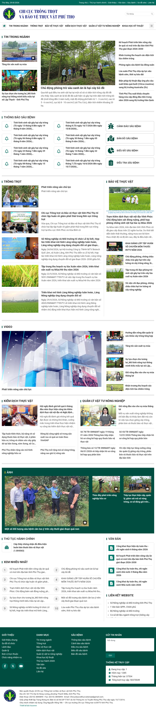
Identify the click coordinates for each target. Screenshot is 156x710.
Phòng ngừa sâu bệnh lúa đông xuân (136, 65)
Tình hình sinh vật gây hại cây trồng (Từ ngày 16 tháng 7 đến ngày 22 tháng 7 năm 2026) (83, 151)
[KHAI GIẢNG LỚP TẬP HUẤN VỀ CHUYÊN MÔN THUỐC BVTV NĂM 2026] (114, 247)
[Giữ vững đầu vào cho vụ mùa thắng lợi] (114, 376)
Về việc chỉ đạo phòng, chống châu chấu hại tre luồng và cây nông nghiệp (139, 286)
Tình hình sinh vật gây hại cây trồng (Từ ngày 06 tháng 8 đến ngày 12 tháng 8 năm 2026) (31, 138)
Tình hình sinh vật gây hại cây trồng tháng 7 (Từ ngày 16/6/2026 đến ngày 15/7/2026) (84, 163)
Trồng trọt (13, 181)
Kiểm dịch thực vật (18, 401)
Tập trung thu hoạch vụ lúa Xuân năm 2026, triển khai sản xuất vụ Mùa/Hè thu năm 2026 (80, 591)
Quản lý (5, 650)
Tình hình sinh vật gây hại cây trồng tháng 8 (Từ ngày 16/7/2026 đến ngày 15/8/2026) (84, 125)
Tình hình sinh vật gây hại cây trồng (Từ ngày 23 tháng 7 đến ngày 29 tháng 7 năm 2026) (31, 151)
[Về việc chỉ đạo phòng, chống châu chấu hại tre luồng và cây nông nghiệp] (114, 286)
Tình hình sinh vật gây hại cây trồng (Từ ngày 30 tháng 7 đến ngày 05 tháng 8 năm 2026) (83, 138)
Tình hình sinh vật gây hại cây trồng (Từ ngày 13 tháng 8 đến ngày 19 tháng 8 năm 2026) (31, 125)
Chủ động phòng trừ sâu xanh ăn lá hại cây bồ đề (72, 88)
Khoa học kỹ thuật (45, 657)
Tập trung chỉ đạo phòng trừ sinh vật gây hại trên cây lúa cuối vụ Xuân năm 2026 (139, 273)
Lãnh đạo (6, 647)
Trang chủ (83, 2)
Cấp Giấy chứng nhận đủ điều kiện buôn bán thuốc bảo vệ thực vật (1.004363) (30, 547)
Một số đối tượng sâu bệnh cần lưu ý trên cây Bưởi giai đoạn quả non (42, 528)
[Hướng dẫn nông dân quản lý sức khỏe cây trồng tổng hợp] (114, 336)
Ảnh (10, 472)
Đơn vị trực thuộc (10, 654)
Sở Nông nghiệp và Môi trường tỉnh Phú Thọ (131, 603)
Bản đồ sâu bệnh (79, 654)
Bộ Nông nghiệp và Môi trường (124, 611)
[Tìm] (152, 14)
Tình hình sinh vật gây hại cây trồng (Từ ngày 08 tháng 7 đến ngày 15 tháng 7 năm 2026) (31, 163)
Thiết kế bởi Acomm (28, 705)
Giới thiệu (112, 2)
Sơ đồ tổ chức (8, 643)
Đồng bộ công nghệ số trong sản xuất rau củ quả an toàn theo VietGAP (56, 437)
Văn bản (121, 2)
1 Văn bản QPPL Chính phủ (123, 607)
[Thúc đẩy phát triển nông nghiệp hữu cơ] (106, 484)
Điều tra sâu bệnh (79, 647)
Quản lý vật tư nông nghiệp (103, 401)
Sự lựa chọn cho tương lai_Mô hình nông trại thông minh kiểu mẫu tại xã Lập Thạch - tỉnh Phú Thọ (18, 96)
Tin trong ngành (17, 37)
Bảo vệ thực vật (120, 181)
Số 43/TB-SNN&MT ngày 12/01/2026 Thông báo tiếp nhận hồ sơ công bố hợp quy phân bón (136, 435)
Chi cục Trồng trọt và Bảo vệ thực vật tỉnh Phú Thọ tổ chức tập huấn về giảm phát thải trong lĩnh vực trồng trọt (69, 216)
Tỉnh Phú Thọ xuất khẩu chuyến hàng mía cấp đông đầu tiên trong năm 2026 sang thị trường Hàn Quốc (136, 96)
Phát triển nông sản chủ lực (56, 187)
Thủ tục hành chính (97, 2)
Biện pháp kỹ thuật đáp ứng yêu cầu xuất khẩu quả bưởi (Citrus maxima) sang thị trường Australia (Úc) (136, 84)
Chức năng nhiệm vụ (12, 657)
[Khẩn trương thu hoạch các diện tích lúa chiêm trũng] (114, 389)
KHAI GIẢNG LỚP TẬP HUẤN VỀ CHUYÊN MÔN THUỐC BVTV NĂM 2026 (139, 246)
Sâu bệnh (131, 2)
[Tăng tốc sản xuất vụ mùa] (19, 51)
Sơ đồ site (141, 2)
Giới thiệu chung (9, 640)
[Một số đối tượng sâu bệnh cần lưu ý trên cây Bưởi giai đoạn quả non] (47, 501)
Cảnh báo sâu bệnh (80, 643)
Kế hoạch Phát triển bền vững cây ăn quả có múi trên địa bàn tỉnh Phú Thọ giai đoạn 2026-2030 (136, 45)
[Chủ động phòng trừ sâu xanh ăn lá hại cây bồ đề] (78, 63)
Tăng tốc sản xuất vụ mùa (14, 64)
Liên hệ (151, 2)
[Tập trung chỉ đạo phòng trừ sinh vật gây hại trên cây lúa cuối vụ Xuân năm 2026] (114, 273)
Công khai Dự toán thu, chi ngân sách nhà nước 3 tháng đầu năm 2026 (131, 572)
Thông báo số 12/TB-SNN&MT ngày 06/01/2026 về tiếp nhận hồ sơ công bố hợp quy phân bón (97, 451)
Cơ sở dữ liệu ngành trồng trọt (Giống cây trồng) (129, 616)
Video (8, 327)
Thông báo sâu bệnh (19, 117)
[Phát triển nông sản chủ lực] (20, 196)
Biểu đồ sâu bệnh (79, 650)
